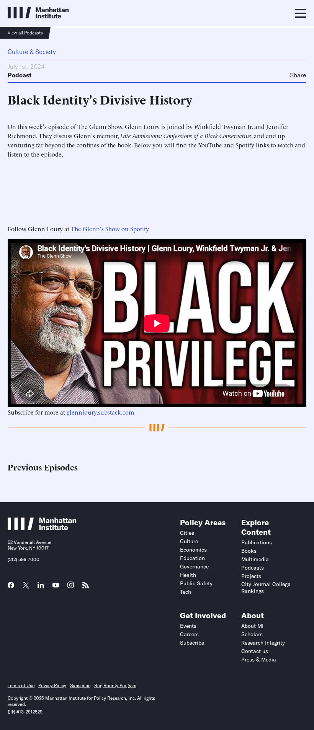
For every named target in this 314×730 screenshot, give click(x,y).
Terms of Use (21, 685)
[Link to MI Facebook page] (11, 587)
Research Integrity (263, 642)
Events (188, 625)
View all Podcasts (25, 33)
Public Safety (196, 583)
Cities (187, 532)
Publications (256, 542)
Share (298, 75)
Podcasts (252, 567)
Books (249, 550)
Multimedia (255, 559)
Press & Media (258, 659)
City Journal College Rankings (265, 587)
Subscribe (192, 642)
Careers (189, 634)
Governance (194, 566)
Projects (251, 576)
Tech (185, 591)
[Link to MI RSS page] (85, 587)
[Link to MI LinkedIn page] (41, 587)
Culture (189, 541)
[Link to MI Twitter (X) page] (26, 586)
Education (192, 558)
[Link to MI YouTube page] (55, 586)
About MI (252, 625)
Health (188, 575)
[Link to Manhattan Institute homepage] (42, 528)
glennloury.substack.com (100, 412)
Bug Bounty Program (115, 685)
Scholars (252, 634)
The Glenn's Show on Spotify (110, 228)
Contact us (254, 651)
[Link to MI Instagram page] (70, 587)
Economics (193, 549)
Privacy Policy (52, 685)
